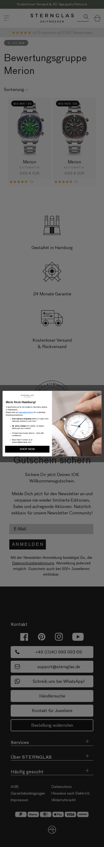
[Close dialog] (98, 394)
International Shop (25, 412)
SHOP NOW (27, 449)
